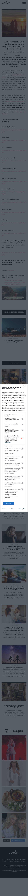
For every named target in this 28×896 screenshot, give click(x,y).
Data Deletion (5, 508)
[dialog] (14, 448)
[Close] (24, 387)
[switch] (22, 419)
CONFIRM (8, 503)
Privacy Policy (22, 508)
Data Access (14, 508)
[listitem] (14, 415)
